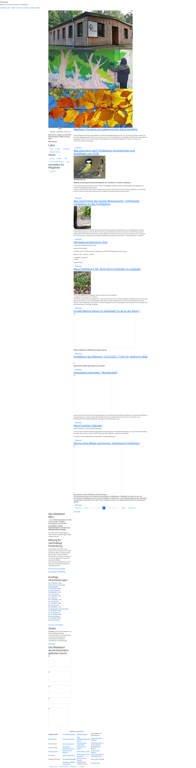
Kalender (38, 8)
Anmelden (53, 171)
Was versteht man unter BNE (56, 568)
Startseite (3, 8)
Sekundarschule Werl (69, 755)
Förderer (19, 8)
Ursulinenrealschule (68, 739)
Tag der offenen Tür (54, 612)
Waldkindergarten (82, 734)
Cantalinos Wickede (54, 590)
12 (116, 508)
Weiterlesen (78, 147)
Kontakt (31, 8)
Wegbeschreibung (55, 152)
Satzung (52, 158)
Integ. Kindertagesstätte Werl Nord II (83, 739)
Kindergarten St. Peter (83, 751)
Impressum (73, 766)
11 (112, 508)
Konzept (57, 149)
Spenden (25, 8)
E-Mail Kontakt (63, 766)
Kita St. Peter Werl (53, 594)
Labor (8, 8)
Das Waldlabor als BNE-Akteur (57, 572)
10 (109, 508)
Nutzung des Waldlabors (57, 161)
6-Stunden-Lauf (52, 598)
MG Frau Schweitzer (54, 616)
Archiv (68, 161)
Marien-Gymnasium (68, 744)
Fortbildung (66, 149)
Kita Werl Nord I (95, 763)
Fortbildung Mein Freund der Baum (58, 609)
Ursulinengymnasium (69, 734)
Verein (13, 8)
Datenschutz (53, 766)
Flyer (65, 158)
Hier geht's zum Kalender (55, 625)
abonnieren (77, 511)
